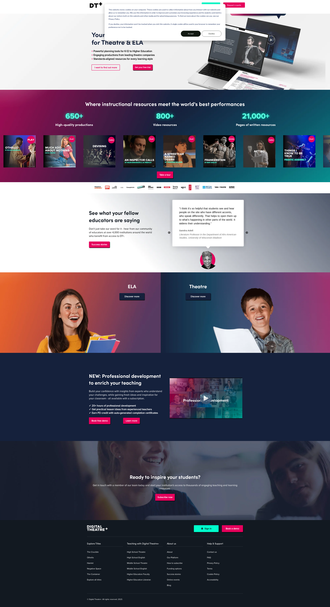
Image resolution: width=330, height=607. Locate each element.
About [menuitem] (169, 552)
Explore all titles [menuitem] (94, 579)
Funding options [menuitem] (174, 568)
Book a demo (232, 528)
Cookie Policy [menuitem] (213, 574)
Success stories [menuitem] (174, 574)
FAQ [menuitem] (209, 557)
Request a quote (235, 5)
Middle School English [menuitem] (137, 568)
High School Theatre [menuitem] (136, 552)
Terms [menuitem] (209, 568)
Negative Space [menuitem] (94, 568)
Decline (212, 34)
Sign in (207, 528)
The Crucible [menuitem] (93, 552)
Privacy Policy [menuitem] (213, 563)
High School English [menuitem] (136, 557)
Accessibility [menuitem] (212, 579)
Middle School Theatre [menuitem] (137, 563)
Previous (169, 232)
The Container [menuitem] (93, 574)
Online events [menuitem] (173, 579)
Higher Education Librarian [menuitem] (139, 579)
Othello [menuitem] (90, 557)
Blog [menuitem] (169, 585)
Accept (191, 34)
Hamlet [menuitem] (90, 563)
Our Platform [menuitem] (172, 557)
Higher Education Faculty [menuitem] (138, 574)
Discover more (132, 296)
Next (247, 232)
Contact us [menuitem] (212, 552)
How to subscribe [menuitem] (175, 563)
